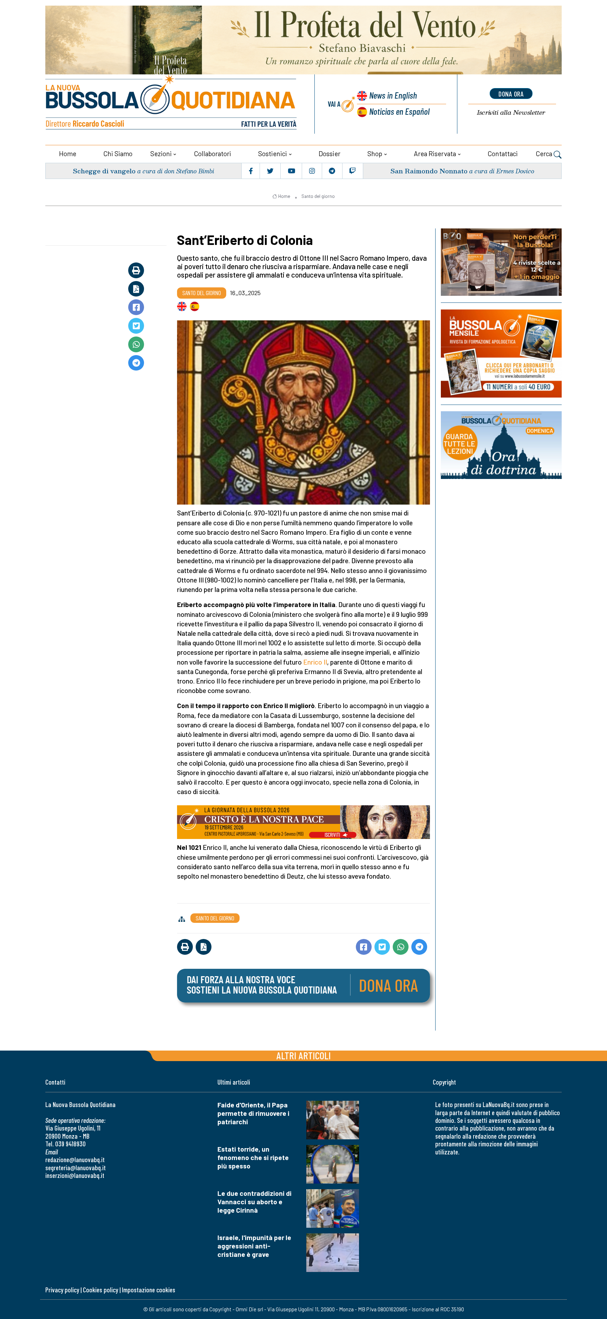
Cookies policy (100, 1290)
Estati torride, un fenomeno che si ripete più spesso (253, 1157)
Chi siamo (117, 153)
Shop (374, 153)
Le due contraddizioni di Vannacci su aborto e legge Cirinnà (254, 1201)
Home (67, 153)
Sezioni (161, 153)
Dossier (329, 153)
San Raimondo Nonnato (429, 171)
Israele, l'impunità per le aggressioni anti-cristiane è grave (254, 1245)
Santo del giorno (318, 196)
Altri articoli (303, 1055)
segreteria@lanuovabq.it (75, 1168)
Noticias (399, 111)
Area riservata (435, 153)
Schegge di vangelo (104, 171)
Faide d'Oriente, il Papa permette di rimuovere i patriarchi (253, 1113)
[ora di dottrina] (501, 445)
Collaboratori (212, 153)
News (393, 94)
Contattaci (503, 153)
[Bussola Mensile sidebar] (501, 353)
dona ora (511, 93)
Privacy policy (62, 1290)
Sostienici (272, 153)
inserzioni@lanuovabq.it (74, 1175)
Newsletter (511, 112)
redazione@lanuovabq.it (75, 1159)
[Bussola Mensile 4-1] (501, 262)
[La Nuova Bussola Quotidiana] (171, 104)
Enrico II (315, 662)
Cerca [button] (545, 153)
